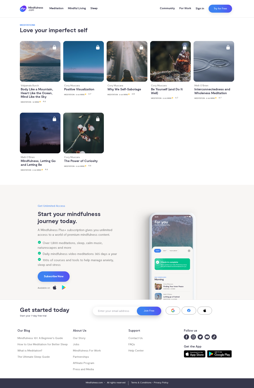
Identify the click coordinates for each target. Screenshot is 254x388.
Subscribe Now (53, 276)
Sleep (94, 8)
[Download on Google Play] (64, 288)
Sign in (200, 8)
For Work (185, 8)
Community (167, 8)
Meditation (56, 8)
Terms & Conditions (141, 382)
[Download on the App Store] (54, 288)
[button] (173, 310)
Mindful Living (77, 8)
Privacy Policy (161, 382)
